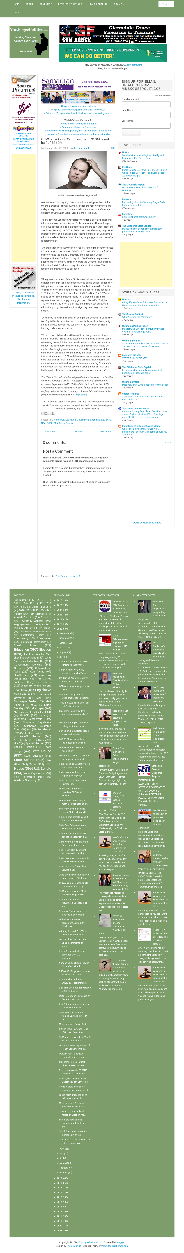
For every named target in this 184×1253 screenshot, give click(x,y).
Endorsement (28, 657)
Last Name (127, 120)
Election (45, 649)
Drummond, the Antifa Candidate (79, 127)
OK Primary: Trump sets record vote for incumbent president (160, 694)
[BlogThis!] (46, 413)
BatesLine (127, 214)
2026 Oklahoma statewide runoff (139, 217)
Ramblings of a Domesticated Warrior (141, 426)
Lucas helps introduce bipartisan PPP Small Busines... (70, 792)
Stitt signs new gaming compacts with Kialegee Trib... (72, 1123)
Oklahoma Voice (130, 382)
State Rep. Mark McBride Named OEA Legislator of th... (73, 1016)
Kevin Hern (20, 690)
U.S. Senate (42, 768)
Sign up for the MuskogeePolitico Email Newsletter (78, 109)
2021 (59, 624)
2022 (35, 610)
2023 (59, 614)
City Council (45, 628)
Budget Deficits (43, 624)
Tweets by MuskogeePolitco (146, 522)
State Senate (24, 760)
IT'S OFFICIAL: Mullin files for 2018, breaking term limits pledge (160, 937)
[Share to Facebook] (53, 413)
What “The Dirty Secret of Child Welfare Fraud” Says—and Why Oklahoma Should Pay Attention (144, 432)
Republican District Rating (41, 733)
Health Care (21, 675)
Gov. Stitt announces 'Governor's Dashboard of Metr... (73, 903)
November (64, 638)
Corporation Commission (33, 642)
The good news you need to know (78, 106)
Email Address (130, 99)
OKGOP (24, 715)
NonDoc (126, 299)
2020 (22, 610)
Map (39, 698)
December (64, 633)
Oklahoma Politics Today (135, 326)
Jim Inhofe (43, 682)
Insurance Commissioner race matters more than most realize (78, 134)
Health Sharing (98, 4)
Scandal (42, 740)
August (63, 652)
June (62, 1149)
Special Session (24, 747)
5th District (37, 613)
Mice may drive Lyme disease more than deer (145, 385)
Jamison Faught (81, 148)
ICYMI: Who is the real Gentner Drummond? (120, 964)
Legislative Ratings (70, 4)
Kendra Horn (40, 686)
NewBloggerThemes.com (115, 1246)
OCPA (49, 423)
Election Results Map (37, 654)
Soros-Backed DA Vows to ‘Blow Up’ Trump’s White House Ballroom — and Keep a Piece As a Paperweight (144, 173)
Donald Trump (25, 645)
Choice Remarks (130, 393)
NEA (43, 423)
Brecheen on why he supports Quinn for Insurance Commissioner (78, 130)
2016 (48, 603)
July (61, 657)
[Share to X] (49, 413)
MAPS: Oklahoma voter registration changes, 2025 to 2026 (120, 642)
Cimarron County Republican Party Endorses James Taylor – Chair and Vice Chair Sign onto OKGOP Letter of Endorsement (144, 414)
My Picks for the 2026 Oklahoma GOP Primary (120, 605)
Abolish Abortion (24, 617)
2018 (35, 606)
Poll (29, 729)
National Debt (44, 712)
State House (41, 751)
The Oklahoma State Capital (136, 226)
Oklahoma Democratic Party (32, 719)
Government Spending (88, 419)
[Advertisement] (24, 208)
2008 (59, 1230)
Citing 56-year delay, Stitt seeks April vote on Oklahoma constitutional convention (144, 303)
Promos (119, 4)
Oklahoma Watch (131, 340)
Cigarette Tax (26, 628)
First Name (127, 110)
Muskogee (38, 708)
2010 (40, 599)
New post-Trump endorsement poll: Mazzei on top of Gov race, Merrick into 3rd (120, 882)
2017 (23, 607)
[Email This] (43, 413)
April (61, 1158)
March (62, 1163)
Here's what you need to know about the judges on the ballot (120, 718)
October (63, 643)
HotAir (125, 152)
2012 (17, 603)
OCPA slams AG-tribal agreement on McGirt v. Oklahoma (72, 923)
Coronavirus (58, 419)
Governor (19, 668)
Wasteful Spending (25, 780)
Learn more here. (133, 64)
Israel (31, 679)
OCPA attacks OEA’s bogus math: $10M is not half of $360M (75, 141)
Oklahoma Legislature (37, 722)
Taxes (32, 764)
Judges (25, 686)
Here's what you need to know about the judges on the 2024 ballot (120, 844)
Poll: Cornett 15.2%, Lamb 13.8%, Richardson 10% (159, 735)
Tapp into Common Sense (135, 408)
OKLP (42, 715)
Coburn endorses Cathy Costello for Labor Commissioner (160, 858)
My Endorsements (23, 712)
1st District (20, 599)
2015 (59, 1197)
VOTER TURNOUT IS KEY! (134, 358)
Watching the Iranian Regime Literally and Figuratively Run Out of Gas (143, 156)
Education (70, 419)
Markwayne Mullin (25, 701)
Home (16, 4)
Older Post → (107, 431)
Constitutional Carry (32, 635)
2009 (59, 1225)
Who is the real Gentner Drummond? (78, 123)
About (29, 4)
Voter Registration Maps (29, 777)
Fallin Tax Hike (35, 661)
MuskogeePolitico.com (90, 1242)
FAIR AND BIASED (131, 355)
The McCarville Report (133, 184)
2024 (59, 610)
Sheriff (17, 743)
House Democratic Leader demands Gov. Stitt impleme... (72, 954)
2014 (32, 603)
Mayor (34, 705)
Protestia (126, 199)
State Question (33, 755)
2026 (59, 600)
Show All (168, 443)
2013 (59, 1206)
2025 (59, 605)
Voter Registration (34, 773)
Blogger (120, 1242)
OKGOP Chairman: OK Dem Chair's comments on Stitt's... (72, 943)
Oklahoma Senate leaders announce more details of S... (73, 714)
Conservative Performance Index (35, 632)
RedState (127, 167)
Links (16, 12)
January (63, 1172)
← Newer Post (49, 431)
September (64, 647)
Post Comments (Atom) (68, 576)
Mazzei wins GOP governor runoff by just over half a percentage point (143, 330)
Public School (66, 423)
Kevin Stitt (106, 419)
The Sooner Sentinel (132, 314)
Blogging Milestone (22, 625)
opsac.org (82, 394)
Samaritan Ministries (23, 740)
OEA (56, 423)
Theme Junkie (74, 1246)
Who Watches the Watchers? (136, 317)
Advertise (46, 4)
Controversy (21, 638)
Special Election (35, 743)
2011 (59, 1216)
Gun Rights (37, 671)
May (61, 1153)
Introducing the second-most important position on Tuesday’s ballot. (142, 371)
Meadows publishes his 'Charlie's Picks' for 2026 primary (120, 680)
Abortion (46, 617)
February (63, 1168)
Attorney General (32, 620)
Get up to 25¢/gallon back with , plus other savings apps (78, 113)
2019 (48, 607)
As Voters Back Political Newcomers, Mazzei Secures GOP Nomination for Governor (145, 345)
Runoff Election (30, 736)
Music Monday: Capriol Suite (73, 1024)
